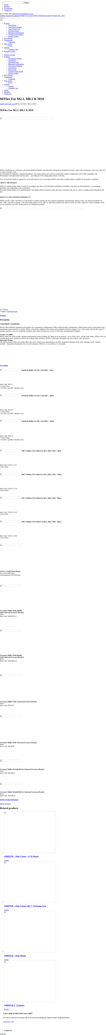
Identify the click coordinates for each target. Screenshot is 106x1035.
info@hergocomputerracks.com (22, 14)
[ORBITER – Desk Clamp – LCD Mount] (55, 832)
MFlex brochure (5, 804)
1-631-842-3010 (17, 1030)
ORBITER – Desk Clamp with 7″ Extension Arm (25, 906)
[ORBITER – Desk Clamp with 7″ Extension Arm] (55, 882)
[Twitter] (3, 1026)
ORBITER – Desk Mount (15, 956)
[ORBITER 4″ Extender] (55, 981)
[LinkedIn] (5, 1026)
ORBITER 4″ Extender (14, 1005)
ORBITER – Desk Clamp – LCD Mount (21, 856)
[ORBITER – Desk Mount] (55, 932)
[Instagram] (7, 1026)
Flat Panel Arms (12, 311)
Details (6, 860)
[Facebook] (1, 1026)
